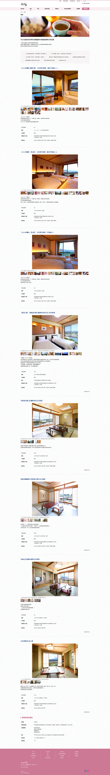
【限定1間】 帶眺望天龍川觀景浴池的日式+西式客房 (38, 312)
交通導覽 (62, 755)
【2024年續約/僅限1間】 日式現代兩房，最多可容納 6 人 (36, 53)
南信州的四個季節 (62, 753)
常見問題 (76, 751)
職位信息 (62, 757)
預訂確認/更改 (33, 755)
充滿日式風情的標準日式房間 (49, 60)
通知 (33, 757)
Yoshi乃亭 (24, 763)
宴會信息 (62, 751)
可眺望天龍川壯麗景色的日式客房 (31, 400)
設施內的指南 (47, 757)
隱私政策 (76, 753)
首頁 (33, 751)
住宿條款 (76, 755)
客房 (48, 753)
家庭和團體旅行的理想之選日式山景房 (32, 60)
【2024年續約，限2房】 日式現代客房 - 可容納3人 (37, 232)
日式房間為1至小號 (62, 60)
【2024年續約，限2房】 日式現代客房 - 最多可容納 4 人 (61, 53)
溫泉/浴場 (48, 751)
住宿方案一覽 (86, 391)
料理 (48, 755)
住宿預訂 (33, 753)
